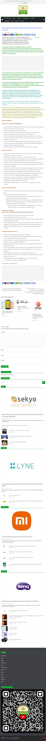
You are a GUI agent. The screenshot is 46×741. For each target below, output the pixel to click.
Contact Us (3, 679)
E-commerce (7, 20)
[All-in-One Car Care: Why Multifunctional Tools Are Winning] (4, 431)
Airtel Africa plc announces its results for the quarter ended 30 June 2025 (20, 551)
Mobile (2, 658)
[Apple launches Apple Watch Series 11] (4, 640)
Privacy (2, 681)
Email (2, 355)
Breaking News (7, 18)
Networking (3, 662)
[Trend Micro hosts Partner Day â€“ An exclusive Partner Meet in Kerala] (38, 300)
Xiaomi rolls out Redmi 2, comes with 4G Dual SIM (7, 312)
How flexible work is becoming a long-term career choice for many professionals (15, 425)
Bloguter (17, 20)
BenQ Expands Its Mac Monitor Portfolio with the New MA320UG (20, 601)
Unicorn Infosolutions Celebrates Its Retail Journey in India (18, 610)
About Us (2, 677)
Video (2, 674)
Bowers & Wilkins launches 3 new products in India (22, 308)
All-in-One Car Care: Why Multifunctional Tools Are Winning (19, 430)
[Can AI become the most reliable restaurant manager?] (4, 442)
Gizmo (14, 18)
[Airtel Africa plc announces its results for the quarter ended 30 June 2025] (4, 552)
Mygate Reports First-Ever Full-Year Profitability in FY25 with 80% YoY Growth (22, 546)
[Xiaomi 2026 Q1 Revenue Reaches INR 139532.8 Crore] (23, 522)
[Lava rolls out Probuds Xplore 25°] (4, 496)
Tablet (2, 660)
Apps (12, 20)
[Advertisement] (23, 63)
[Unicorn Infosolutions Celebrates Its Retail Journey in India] (4, 611)
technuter (11, 32)
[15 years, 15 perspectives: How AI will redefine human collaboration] (4, 437)
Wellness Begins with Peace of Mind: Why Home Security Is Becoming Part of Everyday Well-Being (23, 415)
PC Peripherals (4, 667)
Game (22, 20)
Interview (32, 18)
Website (2, 360)
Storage (2, 672)
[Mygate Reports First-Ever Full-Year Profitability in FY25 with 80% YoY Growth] (4, 546)
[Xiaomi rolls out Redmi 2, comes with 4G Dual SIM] (8, 300)
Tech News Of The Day (7, 374)
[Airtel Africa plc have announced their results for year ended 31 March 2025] (4, 558)
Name (2, 349)
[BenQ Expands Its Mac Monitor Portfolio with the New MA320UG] (23, 586)
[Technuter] (2, 19)
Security (2, 669)
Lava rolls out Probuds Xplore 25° (14, 495)
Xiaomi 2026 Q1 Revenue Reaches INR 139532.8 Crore (17, 536)
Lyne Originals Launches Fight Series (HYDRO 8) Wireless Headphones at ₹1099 (22, 485)
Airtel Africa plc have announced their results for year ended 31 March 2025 (21, 557)
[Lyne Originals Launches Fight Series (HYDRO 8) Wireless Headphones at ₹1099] (23, 466)
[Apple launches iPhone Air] (4, 628)
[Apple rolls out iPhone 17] (4, 634)
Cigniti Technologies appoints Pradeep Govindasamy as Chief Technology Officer (12, 289)
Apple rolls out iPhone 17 (13, 633)
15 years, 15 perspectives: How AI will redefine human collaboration (20, 436)
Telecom (19, 18)
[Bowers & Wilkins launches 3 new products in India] (23, 300)
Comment (3, 332)
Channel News (25, 18)
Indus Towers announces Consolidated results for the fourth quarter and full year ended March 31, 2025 (25, 564)
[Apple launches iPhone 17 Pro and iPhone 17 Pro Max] (4, 622)
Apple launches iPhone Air (13, 627)
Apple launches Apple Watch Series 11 (15, 639)
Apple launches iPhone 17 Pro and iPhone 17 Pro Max (17, 622)
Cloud (2, 665)
